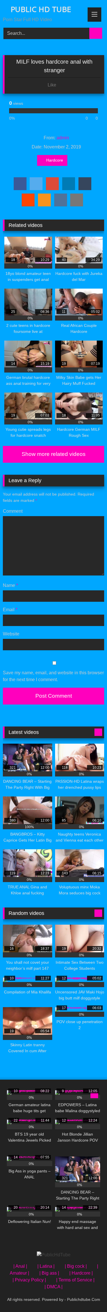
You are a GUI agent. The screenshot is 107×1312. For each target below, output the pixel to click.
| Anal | (20, 1266)
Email (10, 609)
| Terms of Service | (75, 1279)
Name (10, 585)
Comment (13, 511)
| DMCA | (53, 1286)
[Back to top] (90, 1295)
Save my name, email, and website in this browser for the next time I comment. (53, 676)
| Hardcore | (81, 1273)
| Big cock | (76, 1266)
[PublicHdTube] (53, 1254)
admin (62, 137)
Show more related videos (54, 454)
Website (11, 633)
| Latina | (45, 1266)
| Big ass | (49, 1273)
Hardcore (54, 160)
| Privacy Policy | (29, 1279)
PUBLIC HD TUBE (40, 9)
